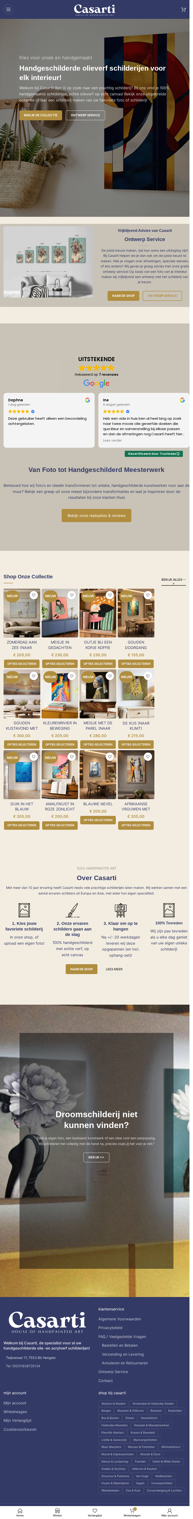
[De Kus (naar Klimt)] (136, 693)
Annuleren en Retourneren (125, 1363)
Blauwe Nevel (98, 804)
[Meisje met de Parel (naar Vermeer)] (98, 693)
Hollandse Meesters (114, 1425)
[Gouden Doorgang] (136, 613)
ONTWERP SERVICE (85, 115)
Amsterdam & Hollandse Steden (153, 1403)
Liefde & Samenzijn (114, 1440)
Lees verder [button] (17, 441)
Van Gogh (142, 1476)
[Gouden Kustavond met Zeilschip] (22, 693)
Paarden (140, 1461)
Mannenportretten (145, 1440)
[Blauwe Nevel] (98, 774)
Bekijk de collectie (40, 115)
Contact (105, 1380)
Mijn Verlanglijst (18, 1420)
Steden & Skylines (113, 1469)
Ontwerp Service (162, 296)
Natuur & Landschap (114, 1461)
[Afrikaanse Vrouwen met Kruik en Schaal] (136, 774)
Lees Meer (114, 969)
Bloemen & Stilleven (130, 1410)
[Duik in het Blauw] (22, 774)
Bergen (106, 1410)
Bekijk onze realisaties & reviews (96, 515)
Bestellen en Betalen (120, 1345)
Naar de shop (123, 296)
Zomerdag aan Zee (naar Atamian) (22, 647)
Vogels (140, 1483)
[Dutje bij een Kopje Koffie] (98, 613)
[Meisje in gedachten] (60, 613)
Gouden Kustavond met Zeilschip (22, 728)
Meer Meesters (111, 1447)
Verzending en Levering (123, 1354)
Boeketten (175, 1410)
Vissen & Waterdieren (115, 1483)
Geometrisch (149, 1418)
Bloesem (156, 1410)
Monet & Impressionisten (117, 1454)
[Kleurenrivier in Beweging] (60, 693)
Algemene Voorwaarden (119, 1319)
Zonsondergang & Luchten (164, 1490)
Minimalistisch (170, 1447)
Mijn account (15, 1403)
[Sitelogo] (94, 9)
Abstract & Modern (113, 1403)
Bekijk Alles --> (173, 581)
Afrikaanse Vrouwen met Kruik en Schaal (136, 809)
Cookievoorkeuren (20, 1429)
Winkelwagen (15, 1411)
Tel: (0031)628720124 (23, 1366)
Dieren (129, 1418)
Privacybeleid (110, 1327)
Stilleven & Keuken (144, 1469)
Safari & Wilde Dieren (166, 1461)
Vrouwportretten (162, 1483)
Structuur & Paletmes (115, 1476)
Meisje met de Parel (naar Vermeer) (98, 728)
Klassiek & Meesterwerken (151, 1425)
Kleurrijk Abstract (112, 1432)
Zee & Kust (133, 1490)
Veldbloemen (163, 1476)
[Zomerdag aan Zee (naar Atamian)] (22, 613)
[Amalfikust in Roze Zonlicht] (60, 774)
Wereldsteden (110, 1490)
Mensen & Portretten (141, 1447)
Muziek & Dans (150, 1454)
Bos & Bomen (110, 1418)
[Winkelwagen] (183, 9)
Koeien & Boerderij (143, 1432)
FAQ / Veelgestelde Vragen (122, 1336)
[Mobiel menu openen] (8, 9)
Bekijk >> (96, 1157)
